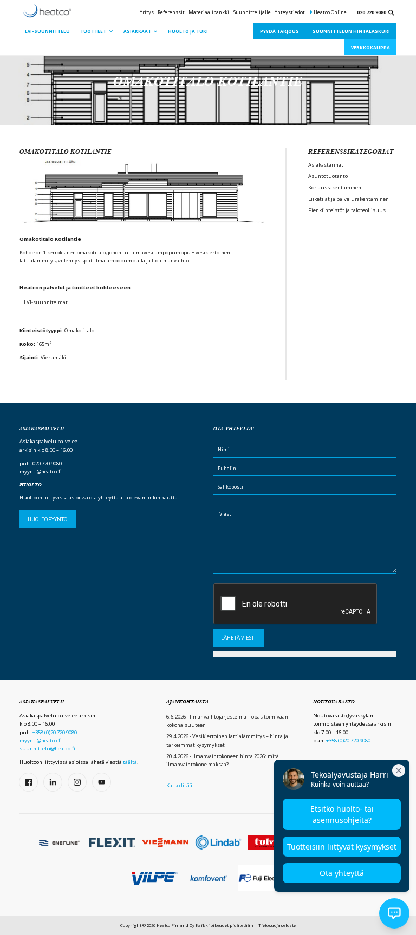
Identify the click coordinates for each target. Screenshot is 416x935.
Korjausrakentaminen (334, 187)
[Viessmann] (165, 842)
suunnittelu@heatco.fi (47, 748)
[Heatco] (47, 11)
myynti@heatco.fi (41, 471)
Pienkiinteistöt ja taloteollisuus (347, 210)
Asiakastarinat (325, 164)
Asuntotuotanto (328, 176)
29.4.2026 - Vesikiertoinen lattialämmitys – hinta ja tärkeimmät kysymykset (227, 740)
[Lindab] (218, 842)
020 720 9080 (371, 12)
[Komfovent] (208, 878)
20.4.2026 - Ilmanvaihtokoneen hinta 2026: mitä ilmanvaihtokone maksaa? (222, 760)
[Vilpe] (155, 878)
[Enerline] (59, 842)
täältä (130, 762)
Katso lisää (179, 785)
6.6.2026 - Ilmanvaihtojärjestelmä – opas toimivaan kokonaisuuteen (227, 720)
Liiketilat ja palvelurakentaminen (348, 198)
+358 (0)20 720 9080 (54, 732)
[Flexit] (112, 842)
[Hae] (391, 13)
